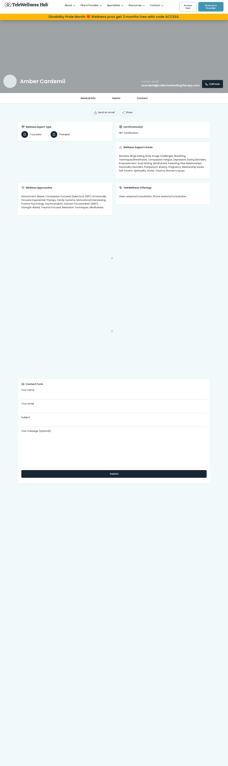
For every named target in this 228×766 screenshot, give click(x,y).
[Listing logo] (10, 81)
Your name (27, 390)
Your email (27, 403)
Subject (25, 417)
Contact (155, 5)
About (68, 5)
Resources (135, 5)
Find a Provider (89, 5)
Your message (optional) (36, 431)
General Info (88, 98)
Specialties (113, 5)
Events (116, 98)
